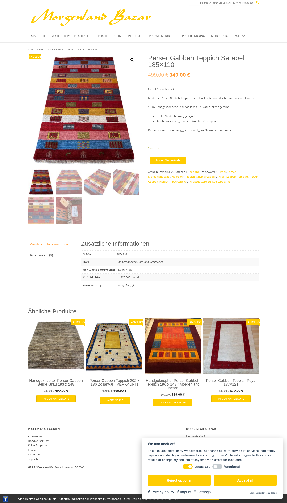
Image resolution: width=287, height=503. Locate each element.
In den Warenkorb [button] (56, 399)
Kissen (32, 450)
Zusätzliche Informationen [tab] (49, 244)
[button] (132, 60)
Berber (222, 172)
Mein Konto (219, 36)
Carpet (231, 172)
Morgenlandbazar (159, 176)
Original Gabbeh (206, 176)
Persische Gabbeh (199, 182)
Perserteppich (178, 182)
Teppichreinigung (192, 36)
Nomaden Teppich (183, 176)
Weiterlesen (115, 400)
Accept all (245, 480)
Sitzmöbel (34, 454)
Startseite (38, 36)
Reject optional (179, 480)
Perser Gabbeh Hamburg (233, 176)
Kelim (118, 36)
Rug (214, 182)
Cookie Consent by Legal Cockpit (263, 493)
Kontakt (240, 36)
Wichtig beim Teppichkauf (70, 36)
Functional (232, 466)
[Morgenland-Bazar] (91, 17)
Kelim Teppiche (37, 445)
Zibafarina (224, 182)
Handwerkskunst (160, 36)
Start (31, 49)
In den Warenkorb (168, 160)
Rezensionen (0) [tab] (41, 255)
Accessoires (35, 436)
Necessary (202, 466)
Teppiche (101, 36)
